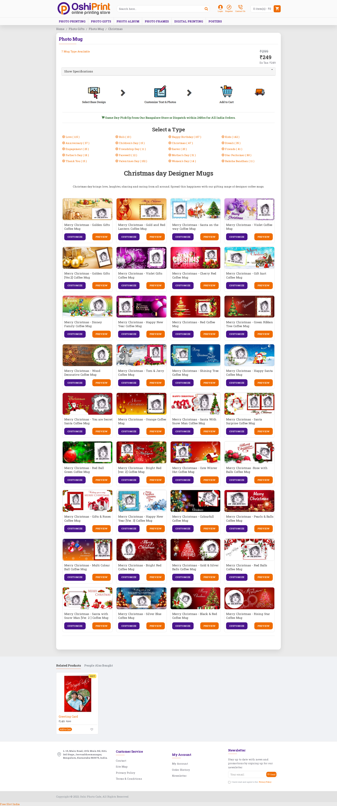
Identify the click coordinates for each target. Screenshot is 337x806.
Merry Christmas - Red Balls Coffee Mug (246, 567)
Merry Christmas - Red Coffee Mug (193, 324)
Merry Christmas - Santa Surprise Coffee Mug (244, 421)
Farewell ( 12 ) (127, 155)
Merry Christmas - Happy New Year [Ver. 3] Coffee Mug (140, 518)
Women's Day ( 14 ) (183, 161)
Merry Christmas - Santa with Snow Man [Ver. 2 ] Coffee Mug (86, 616)
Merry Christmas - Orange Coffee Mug (142, 421)
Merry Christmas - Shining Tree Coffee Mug (195, 373)
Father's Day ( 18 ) (77, 155)
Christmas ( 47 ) (182, 143)
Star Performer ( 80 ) (237, 155)
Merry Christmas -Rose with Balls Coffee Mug (246, 470)
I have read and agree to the (251, 782)
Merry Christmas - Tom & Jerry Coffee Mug (141, 373)
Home (60, 29)
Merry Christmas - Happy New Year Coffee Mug (140, 324)
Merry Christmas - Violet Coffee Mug (249, 227)
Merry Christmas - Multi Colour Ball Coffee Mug (87, 567)
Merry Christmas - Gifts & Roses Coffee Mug (87, 518)
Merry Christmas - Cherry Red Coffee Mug (194, 275)
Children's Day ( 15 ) (131, 143)
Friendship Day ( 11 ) (132, 149)
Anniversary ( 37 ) (77, 143)
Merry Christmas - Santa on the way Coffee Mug (195, 227)
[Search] (206, 8)
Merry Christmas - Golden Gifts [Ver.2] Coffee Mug (87, 275)
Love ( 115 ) (72, 137)
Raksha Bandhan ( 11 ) (239, 161)
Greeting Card (68, 716)
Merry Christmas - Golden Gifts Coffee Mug (87, 227)
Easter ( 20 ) (179, 149)
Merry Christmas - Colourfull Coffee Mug (193, 518)
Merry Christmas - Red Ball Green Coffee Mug (84, 470)
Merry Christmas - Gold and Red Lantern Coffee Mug (141, 227)
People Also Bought (98, 665)
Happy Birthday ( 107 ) (186, 137)
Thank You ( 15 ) (76, 161)
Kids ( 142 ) (231, 137)
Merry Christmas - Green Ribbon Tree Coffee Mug (249, 324)
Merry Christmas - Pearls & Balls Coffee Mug (249, 518)
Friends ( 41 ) (233, 149)
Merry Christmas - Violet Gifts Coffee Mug (140, 275)
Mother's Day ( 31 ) (183, 155)
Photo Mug (96, 29)
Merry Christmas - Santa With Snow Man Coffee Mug (194, 421)
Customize (74, 236)
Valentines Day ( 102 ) (132, 161)
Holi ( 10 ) (124, 137)
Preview (101, 236)
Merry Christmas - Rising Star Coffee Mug (248, 616)
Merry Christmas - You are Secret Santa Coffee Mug (88, 421)
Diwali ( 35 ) (232, 143)
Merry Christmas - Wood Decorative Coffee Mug (82, 373)
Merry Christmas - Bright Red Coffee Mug (139, 567)
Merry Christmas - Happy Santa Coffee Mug (249, 373)
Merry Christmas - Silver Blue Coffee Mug (139, 616)
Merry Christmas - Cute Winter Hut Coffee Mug (194, 470)
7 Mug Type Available (75, 51)
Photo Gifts (76, 29)
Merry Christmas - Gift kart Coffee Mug (246, 275)
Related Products (68, 665)
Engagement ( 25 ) (77, 149)
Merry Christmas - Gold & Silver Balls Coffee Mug (195, 567)
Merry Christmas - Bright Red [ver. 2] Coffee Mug (139, 470)
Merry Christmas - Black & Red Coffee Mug (194, 616)
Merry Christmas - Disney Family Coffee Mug (83, 324)
